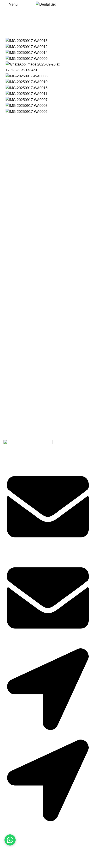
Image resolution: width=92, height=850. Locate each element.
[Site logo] (46, 4)
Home (7, 33)
